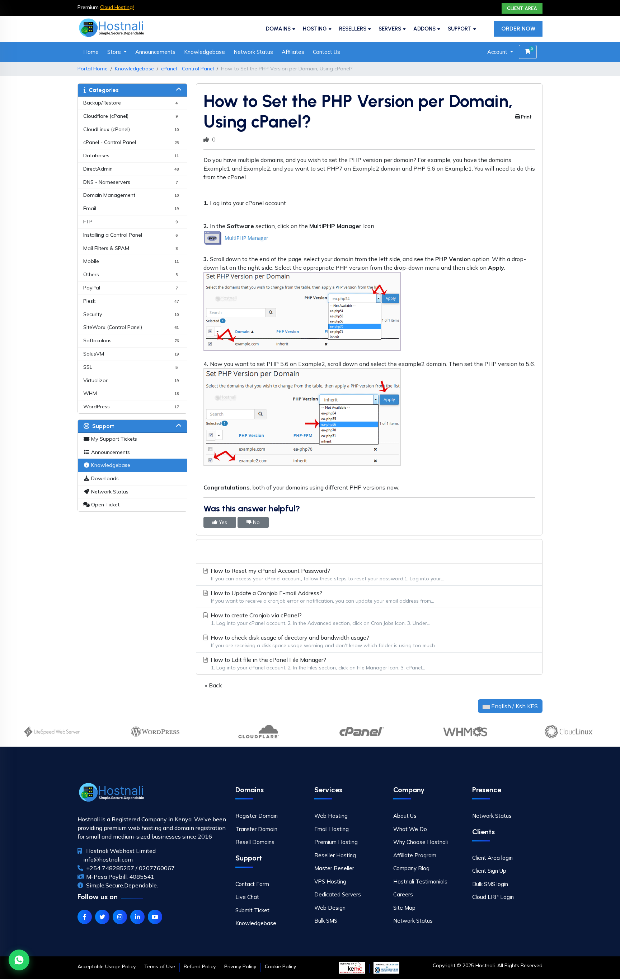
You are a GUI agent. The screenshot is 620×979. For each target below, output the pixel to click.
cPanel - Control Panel (187, 68)
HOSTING (315, 28)
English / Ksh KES (514, 706)
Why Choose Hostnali (420, 842)
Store (114, 51)
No (256, 522)
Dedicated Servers (337, 894)
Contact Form (252, 884)
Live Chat (247, 897)
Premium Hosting (336, 842)
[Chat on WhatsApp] (19, 960)
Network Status (253, 51)
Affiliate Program (414, 855)
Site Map (404, 907)
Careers (403, 894)
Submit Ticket (252, 910)
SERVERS (390, 28)
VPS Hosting (330, 881)
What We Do (410, 829)
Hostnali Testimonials (420, 881)
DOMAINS (278, 28)
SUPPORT (459, 28)
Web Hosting (331, 815)
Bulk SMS (325, 920)
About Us (405, 815)
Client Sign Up (489, 870)
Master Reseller (334, 868)
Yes (222, 522)
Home (91, 51)
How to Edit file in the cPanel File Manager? (317, 663)
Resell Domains (254, 842)
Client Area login (492, 857)
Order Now (518, 28)
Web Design (330, 907)
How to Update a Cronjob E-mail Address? (321, 596)
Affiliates (293, 51)
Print (526, 117)
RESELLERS (352, 28)
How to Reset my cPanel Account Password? (326, 574)
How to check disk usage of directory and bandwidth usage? (323, 641)
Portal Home (93, 68)
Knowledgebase (204, 51)
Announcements (155, 51)
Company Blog (411, 868)
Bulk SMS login (490, 884)
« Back (213, 685)
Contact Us (326, 51)
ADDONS (424, 28)
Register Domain (256, 815)
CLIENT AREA (522, 8)
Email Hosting (331, 829)
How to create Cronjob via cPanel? (319, 619)
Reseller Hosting (335, 855)
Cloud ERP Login (493, 897)
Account (498, 51)
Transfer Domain (256, 829)
